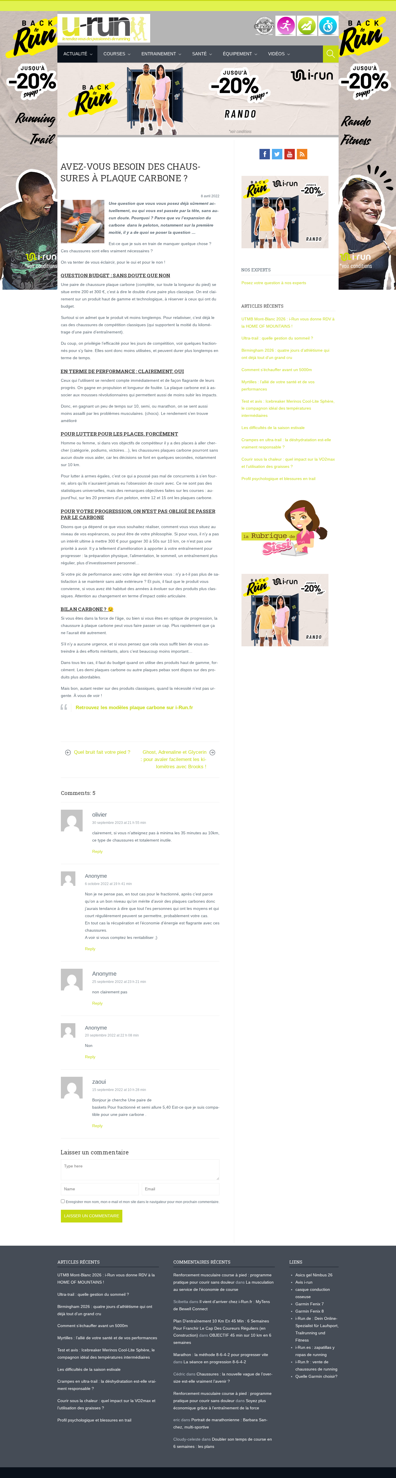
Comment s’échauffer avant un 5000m (277, 369)
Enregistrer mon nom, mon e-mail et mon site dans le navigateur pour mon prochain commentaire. (142, 1202)
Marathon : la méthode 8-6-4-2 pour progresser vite (220, 1354)
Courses (114, 53)
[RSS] (302, 154)
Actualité (75, 53)
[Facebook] (264, 154)
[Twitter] (277, 154)
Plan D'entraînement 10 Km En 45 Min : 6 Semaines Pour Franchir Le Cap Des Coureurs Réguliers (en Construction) (221, 1328)
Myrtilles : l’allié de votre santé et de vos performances (107, 1337)
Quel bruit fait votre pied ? (102, 752)
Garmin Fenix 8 (309, 1311)
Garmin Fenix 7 (309, 1304)
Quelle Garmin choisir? (316, 1376)
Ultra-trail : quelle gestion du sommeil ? (277, 338)
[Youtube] (289, 154)
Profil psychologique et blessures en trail (278, 478)
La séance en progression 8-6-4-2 (215, 1362)
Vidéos (276, 53)
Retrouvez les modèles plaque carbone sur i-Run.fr (135, 707)
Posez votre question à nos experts (273, 282)
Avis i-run (304, 1282)
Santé (199, 53)
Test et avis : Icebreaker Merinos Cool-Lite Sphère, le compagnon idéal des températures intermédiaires (288, 408)
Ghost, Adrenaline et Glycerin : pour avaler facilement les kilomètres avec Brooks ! (173, 759)
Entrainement (158, 53)
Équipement (237, 53)
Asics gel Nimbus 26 (314, 1275)
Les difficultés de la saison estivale (273, 427)
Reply (97, 851)
